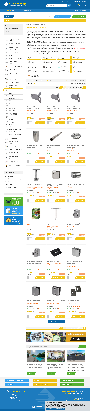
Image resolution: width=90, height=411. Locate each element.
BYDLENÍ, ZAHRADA (14, 82)
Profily (10, 93)
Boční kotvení (12, 110)
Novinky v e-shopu (9, 25)
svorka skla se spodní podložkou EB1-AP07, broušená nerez (55, 185)
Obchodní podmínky (75, 1)
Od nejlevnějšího (73, 80)
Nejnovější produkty (10, 31)
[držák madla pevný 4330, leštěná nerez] (36, 175)
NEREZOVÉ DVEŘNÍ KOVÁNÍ (13, 142)
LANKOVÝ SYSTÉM (13, 139)
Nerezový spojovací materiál (15, 129)
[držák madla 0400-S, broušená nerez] (56, 213)
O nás (67, 1)
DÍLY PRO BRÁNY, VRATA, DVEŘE (15, 44)
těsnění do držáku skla (53, 261)
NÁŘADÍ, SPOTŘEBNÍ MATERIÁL (14, 157)
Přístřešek (11, 119)
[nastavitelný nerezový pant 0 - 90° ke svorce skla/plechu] (76, 213)
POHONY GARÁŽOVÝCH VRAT (14, 70)
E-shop (33, 24)
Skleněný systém (12, 122)
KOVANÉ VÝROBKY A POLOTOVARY (14, 39)
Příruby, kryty (12, 108)
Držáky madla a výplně (14, 98)
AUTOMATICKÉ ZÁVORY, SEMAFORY (15, 161)
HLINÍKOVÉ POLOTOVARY (15, 59)
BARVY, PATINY (12, 146)
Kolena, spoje (12, 105)
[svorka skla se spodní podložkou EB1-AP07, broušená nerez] (56, 175)
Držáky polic (11, 124)
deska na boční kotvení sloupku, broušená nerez (75, 146)
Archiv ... (83, 347)
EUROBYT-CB (28, 24)
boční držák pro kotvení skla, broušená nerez (34, 146)
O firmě (10, 384)
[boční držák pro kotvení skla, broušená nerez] (36, 136)
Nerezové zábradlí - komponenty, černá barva (14, 113)
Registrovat (82, 10)
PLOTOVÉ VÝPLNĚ (13, 52)
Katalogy (7, 194)
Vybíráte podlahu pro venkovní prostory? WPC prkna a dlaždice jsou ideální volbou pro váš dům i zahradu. (55, 366)
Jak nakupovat (8, 182)
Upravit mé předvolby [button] (59, 408)
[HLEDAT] (68, 5)
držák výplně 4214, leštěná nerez (76, 184)
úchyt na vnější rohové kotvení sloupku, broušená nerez (75, 107)
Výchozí (66, 80)
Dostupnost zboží (9, 190)
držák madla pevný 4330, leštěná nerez (35, 185)
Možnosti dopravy (42, 384)
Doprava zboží (8, 184)
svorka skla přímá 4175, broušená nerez (56, 301)
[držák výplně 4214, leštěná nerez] (76, 175)
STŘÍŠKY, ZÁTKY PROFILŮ (15, 149)
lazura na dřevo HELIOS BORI (34, 223)
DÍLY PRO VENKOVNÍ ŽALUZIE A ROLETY (14, 153)
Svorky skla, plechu (13, 95)
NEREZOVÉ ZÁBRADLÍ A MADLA (15, 86)
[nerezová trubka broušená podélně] (56, 136)
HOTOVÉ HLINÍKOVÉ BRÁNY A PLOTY (14, 48)
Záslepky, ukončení (13, 100)
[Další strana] (85, 87)
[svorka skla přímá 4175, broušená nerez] (56, 291)
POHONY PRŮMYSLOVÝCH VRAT (14, 78)
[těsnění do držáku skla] (56, 252)
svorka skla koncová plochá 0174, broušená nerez (36, 301)
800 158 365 (15, 10)
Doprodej (7, 34)
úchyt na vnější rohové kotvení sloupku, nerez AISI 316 (35, 107)
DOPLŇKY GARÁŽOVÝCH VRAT (15, 74)
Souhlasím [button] (49, 408)
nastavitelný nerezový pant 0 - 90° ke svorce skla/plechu (75, 223)
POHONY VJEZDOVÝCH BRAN (14, 62)
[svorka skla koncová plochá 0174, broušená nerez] (36, 291)
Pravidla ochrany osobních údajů (13, 179)
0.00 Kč (82, 6)
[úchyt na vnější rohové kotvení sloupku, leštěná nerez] (56, 97)
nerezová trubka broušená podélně (54, 146)
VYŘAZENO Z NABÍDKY (14, 165)
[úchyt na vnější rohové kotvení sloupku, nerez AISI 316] (36, 97)
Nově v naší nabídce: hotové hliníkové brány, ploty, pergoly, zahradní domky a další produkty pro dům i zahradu (75, 366)
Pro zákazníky (9, 172)
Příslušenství (12, 131)
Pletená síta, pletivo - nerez (15, 117)
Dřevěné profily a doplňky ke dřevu (15, 135)
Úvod (63, 1)
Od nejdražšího (81, 80)
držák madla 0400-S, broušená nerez (55, 223)
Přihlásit (76, 10)
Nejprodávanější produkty (11, 28)
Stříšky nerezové (12, 127)
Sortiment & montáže (15, 381)
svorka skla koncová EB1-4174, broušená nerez (75, 262)
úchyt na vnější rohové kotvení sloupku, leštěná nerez (55, 107)
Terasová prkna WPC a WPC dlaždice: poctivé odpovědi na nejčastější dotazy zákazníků (35, 365)
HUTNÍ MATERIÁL (13, 55)
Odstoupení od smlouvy (11, 187)
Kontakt (84, 1)
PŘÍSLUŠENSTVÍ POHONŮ (15, 66)
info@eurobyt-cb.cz (29, 10)
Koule (10, 103)
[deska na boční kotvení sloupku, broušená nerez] (76, 136)
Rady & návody (68, 384)
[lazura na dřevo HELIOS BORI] (36, 213)
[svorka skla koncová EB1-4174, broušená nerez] (76, 252)
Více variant (57, 268)
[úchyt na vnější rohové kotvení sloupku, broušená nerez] (76, 97)
